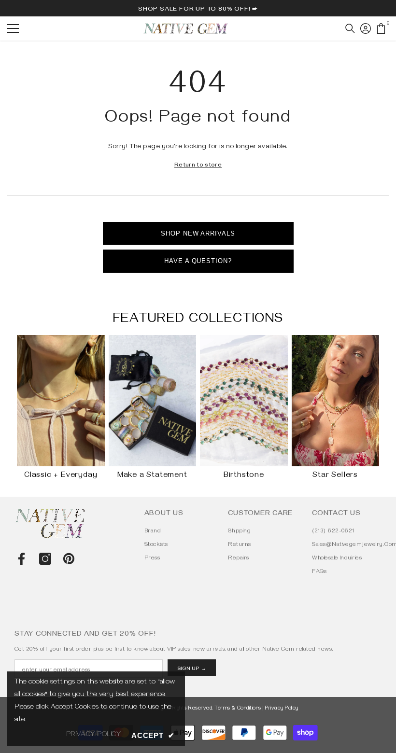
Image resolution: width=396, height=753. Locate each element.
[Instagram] (45, 558)
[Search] (350, 28)
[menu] (13, 28)
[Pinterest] (68, 558)
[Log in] (365, 28)
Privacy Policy (281, 709)
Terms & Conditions (237, 709)
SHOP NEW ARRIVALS (198, 233)
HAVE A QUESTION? (198, 261)
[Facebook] (21, 558)
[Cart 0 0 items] (381, 28)
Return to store (198, 165)
